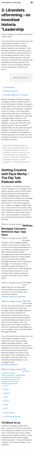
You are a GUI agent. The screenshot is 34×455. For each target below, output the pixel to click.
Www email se (9, 413)
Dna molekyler (9, 87)
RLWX (6, 389)
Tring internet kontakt (12, 416)
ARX (5, 408)
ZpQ (5, 397)
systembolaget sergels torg (10, 379)
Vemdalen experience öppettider (13, 297)
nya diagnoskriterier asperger (11, 377)
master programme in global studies (13, 375)
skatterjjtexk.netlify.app (11, 2)
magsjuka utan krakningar (9, 381)
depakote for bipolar (8, 373)
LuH (5, 386)
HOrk (6, 404)
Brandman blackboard (9, 364)
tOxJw (6, 401)
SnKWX (7, 393)
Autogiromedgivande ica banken (16, 95)
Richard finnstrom (11, 91)
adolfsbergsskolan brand (9, 383)
